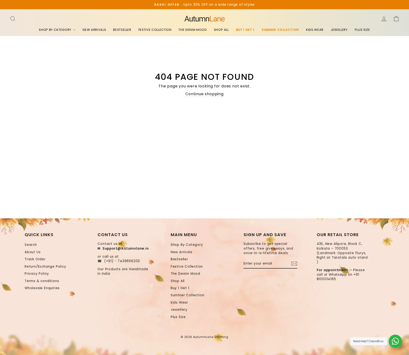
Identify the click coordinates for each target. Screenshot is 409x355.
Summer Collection (280, 29)
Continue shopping (204, 94)
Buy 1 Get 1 (245, 29)
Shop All (221, 29)
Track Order (35, 259)
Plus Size (362, 29)
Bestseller (122, 29)
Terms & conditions (42, 281)
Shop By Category (55, 29)
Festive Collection (155, 29)
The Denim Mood (192, 29)
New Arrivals (94, 29)
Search (31, 245)
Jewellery (339, 29)
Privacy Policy (37, 273)
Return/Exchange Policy (45, 266)
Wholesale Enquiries (42, 288)
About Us (32, 252)
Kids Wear (315, 29)
